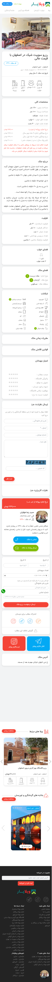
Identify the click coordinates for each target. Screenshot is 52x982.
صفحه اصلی (45, 909)
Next (2, 761)
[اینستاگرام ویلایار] (46, 899)
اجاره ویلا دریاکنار (44, 917)
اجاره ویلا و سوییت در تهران (15, 939)
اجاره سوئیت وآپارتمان (17, 925)
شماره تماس (43, 592)
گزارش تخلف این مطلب (24, 630)
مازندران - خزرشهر (18, 962)
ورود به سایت (17, 4)
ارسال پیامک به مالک (29, 548)
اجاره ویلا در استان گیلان (16, 936)
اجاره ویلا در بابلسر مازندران (15, 947)
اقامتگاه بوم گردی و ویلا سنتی (14, 917)
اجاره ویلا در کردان (18, 931)
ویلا (49, 10)
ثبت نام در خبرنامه (26, 883)
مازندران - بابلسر (18, 959)
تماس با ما (46, 912)
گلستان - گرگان (19, 967)
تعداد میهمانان (42, 570)
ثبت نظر (9, 479)
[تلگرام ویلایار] (29, 899)
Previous (44, 761)
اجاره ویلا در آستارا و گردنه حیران (13, 934)
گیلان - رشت (20, 964)
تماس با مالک (32, 539)
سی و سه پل (25, 846)
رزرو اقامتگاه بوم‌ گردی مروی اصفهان (32, 768)
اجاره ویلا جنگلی (18, 950)
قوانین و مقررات (44, 914)
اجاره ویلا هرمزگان (18, 920)
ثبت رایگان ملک (7, 4)
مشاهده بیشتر (9, 731)
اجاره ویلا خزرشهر (18, 914)
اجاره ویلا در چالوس (17, 928)
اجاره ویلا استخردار (18, 909)
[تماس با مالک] (44, 974)
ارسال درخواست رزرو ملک (26, 604)
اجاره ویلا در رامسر (18, 942)
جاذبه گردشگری (9, 10)
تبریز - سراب (20, 973)
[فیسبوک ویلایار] (37, 899)
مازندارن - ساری (19, 956)
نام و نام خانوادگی (41, 583)
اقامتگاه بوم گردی (23, 10)
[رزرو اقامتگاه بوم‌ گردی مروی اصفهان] (26, 751)
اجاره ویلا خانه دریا (18, 923)
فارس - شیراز (19, 970)
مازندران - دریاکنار (18, 975)
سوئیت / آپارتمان (39, 10)
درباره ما (47, 920)
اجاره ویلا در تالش (18, 945)
